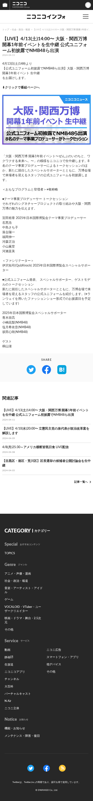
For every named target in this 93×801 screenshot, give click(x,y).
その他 (9, 629)
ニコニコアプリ (15, 671)
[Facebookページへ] (46, 768)
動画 (7, 650)
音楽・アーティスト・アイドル (24, 590)
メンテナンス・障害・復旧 (22, 735)
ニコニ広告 (53, 650)
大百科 (9, 686)
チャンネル (12, 679)
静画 (7, 657)
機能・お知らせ (15, 728)
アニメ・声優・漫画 (18, 573)
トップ (5, 30)
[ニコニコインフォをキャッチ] (62, 768)
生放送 (9, 664)
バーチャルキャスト (18, 693)
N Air (8, 701)
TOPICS (10, 553)
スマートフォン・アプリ (62, 657)
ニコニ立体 (12, 708)
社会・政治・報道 (21, 30)
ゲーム (9, 599)
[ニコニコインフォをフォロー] (30, 768)
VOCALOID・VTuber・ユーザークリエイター (23, 609)
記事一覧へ (81, 481)
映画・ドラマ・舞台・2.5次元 (23, 620)
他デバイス (53, 664)
